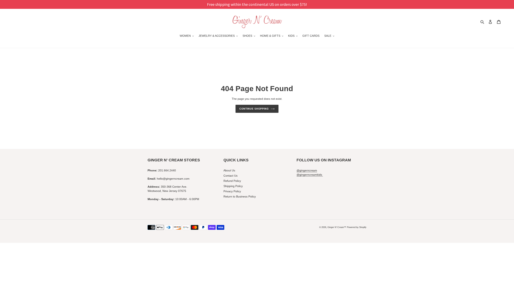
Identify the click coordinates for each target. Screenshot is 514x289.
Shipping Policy (233, 186)
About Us (229, 170)
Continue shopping (253, 108)
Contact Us (230, 175)
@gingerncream (307, 170)
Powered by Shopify (356, 227)
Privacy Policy (232, 191)
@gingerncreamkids (310, 174)
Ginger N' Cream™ (336, 227)
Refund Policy (232, 180)
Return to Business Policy (239, 196)
